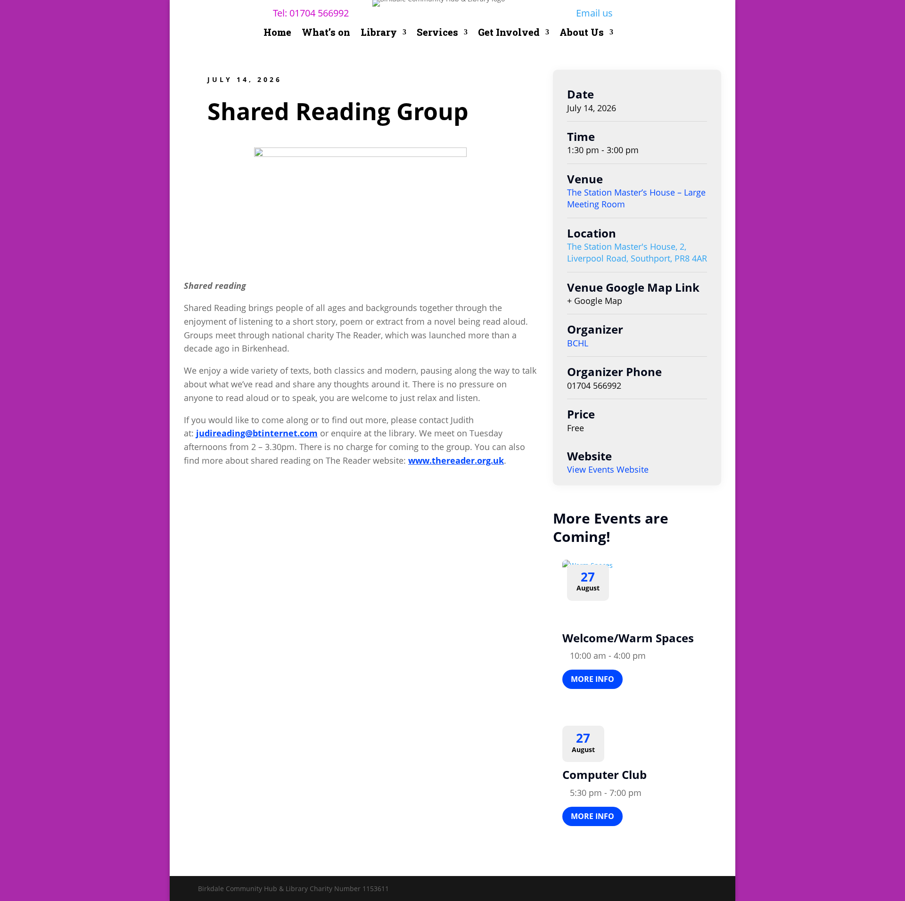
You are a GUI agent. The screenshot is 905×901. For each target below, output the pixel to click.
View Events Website (608, 469)
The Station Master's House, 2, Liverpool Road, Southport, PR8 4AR (637, 252)
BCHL (577, 343)
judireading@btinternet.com (257, 433)
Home (277, 33)
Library (379, 33)
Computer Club (604, 774)
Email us (594, 13)
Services (437, 33)
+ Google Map (594, 300)
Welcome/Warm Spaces (628, 638)
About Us (581, 33)
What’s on (326, 33)
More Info (592, 679)
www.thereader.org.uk (456, 460)
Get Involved (509, 33)
